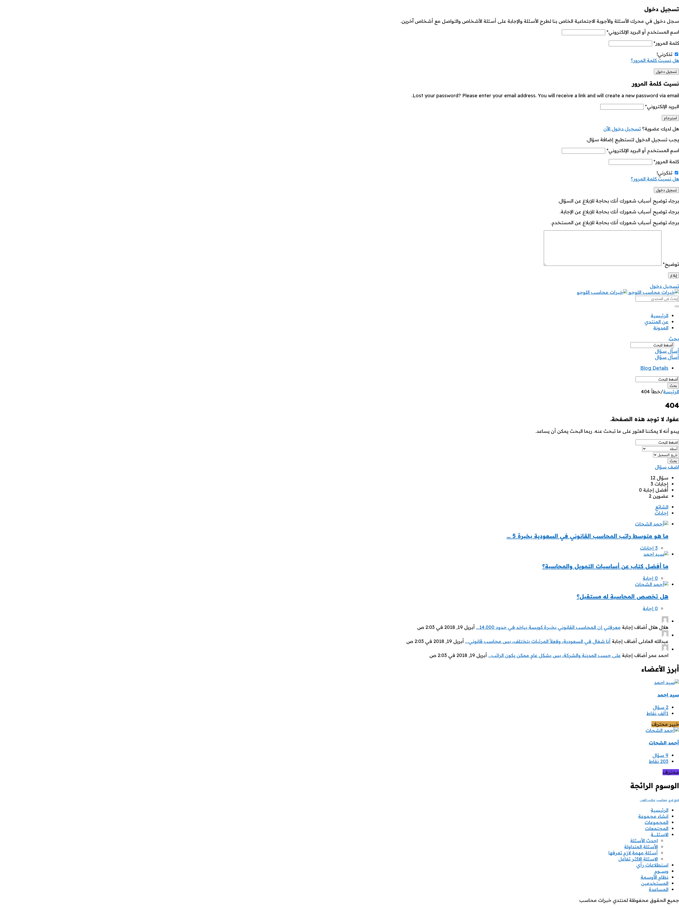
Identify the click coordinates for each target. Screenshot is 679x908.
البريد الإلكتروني (662, 106)
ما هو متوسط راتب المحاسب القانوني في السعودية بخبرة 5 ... (587, 535)
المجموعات (656, 822)
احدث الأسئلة (644, 841)
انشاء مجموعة (653, 816)
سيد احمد (668, 695)
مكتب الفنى (647, 800)
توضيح (671, 264)
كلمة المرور (666, 43)
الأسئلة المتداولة (641, 847)
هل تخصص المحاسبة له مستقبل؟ (622, 596)
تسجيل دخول (664, 286)
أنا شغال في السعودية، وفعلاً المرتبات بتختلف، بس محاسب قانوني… (538, 641)
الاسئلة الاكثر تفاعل (638, 859)
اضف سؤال (667, 467)
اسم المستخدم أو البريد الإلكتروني (643, 32)
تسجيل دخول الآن (622, 129)
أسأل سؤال (667, 351)
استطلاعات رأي (652, 865)
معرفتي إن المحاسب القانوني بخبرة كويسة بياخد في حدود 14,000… (548, 627)
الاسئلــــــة (659, 834)
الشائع (661, 507)
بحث (674, 339)
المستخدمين (654, 883)
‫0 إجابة (650, 578)
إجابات (661, 513)
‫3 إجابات (649, 548)
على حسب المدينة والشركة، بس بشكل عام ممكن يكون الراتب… (554, 655)
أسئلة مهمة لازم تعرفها (633, 853)
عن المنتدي (656, 322)
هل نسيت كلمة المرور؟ (655, 60)
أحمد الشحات (664, 743)
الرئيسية (659, 315)
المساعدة (658, 889)
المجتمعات (656, 828)
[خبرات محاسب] (628, 292)
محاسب (661, 800)
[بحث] (677, 306)
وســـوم (661, 871)
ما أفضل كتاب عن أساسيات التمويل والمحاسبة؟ (605, 566)
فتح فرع (673, 800)
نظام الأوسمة (654, 877)
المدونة (660, 328)
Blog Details (654, 368)
